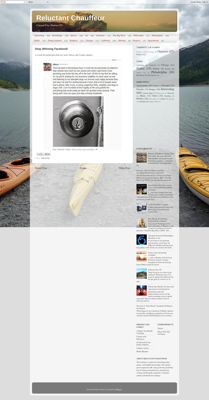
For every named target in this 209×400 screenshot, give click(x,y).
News (155, 95)
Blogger (119, 389)
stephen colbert (153, 102)
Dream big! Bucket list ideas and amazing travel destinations (161, 287)
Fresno (167, 68)
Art (86, 35)
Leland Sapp (148, 93)
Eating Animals (55, 40)
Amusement (142, 85)
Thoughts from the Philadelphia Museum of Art (160, 236)
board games (153, 99)
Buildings (156, 85)
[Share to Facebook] (46, 154)
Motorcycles (160, 93)
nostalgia (142, 101)
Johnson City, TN (155, 269)
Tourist (160, 328)
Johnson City (141, 73)
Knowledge (57, 35)
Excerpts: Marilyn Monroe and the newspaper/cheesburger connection (150, 171)
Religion (73, 40)
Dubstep (122, 40)
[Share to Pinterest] (49, 154)
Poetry (139, 54)
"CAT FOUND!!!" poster (158, 204)
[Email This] (38, 154)
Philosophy (139, 35)
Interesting (39, 35)
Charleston (152, 65)
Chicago (89, 40)
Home (83, 168)
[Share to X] (43, 154)
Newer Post (41, 168)
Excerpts (166, 85)
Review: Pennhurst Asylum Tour (161, 153)
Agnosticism (153, 40)
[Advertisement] (154, 125)
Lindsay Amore (142, 348)
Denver (156, 68)
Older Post (124, 168)
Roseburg (140, 75)
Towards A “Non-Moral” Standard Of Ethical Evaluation (154, 307)
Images (152, 89)
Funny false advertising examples (157, 253)
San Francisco (152, 75)
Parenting (167, 96)
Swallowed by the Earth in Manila (143, 343)
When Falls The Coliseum (164, 332)
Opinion (163, 51)
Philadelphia (157, 35)
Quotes (74, 35)
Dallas (37, 40)
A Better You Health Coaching (144, 332)
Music (143, 95)
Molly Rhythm (142, 351)
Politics (140, 98)
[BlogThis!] (41, 154)
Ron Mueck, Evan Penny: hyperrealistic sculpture (158, 219)
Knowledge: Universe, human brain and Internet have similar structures (160, 187)
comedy (162, 99)
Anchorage (140, 65)
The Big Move (119, 35)
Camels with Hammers (141, 337)
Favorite (140, 89)
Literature (100, 35)
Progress (136, 40)
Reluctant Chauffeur (70, 18)
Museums (170, 93)
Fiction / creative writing (145, 52)
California (105, 40)
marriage (171, 99)
